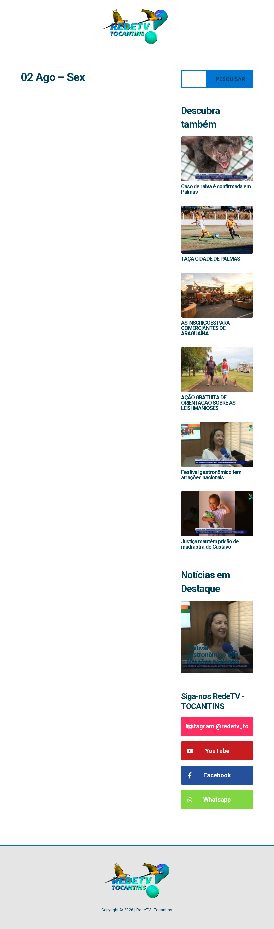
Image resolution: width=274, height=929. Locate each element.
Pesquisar (230, 79)
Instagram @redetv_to (217, 726)
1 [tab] (189, 607)
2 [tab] (196, 607)
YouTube (217, 750)
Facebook (217, 775)
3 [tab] (204, 607)
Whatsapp (217, 799)
